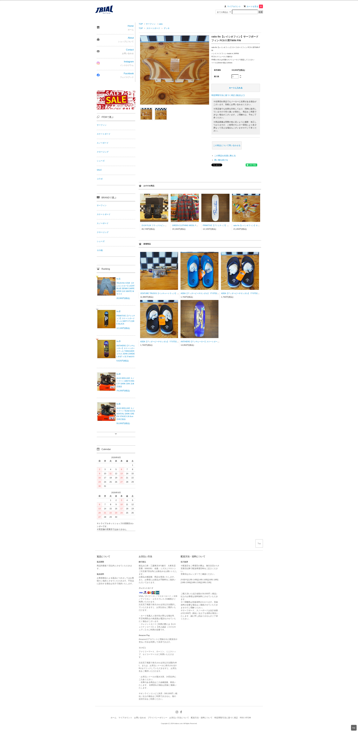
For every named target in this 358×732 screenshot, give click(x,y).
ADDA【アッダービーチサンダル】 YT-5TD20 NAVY (242, 293)
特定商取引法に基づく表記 (226, 717)
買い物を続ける (221, 160)
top (353, 728)
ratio (161, 24)
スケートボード (153, 28)
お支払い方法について (179, 717)
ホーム (113, 717)
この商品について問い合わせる (227, 145)
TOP (141, 24)
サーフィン (151, 24)
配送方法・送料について (201, 717)
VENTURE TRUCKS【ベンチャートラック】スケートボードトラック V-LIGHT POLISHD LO (178, 293)
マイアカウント (234, 6)
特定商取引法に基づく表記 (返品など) (228, 95)
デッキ (167, 28)
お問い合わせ (140, 717)
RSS (242, 717)
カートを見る (254, 6)
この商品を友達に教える (225, 155)
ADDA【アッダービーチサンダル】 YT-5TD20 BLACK (162, 342)
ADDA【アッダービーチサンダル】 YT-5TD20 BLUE (202, 293)
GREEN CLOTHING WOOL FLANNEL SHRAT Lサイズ (194, 225)
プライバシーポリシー (157, 717)
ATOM (248, 717)
